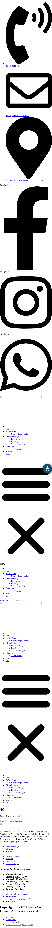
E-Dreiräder (11, 431)
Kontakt (9, 451)
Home (8, 429)
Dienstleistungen (13, 436)
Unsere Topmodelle (19, 434)
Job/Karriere (16, 449)
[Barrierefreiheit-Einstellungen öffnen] (47, 468)
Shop (8, 454)
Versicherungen (18, 444)
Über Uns (10, 446)
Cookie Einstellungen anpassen (19, 924)
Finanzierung (17, 439)
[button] (26, 511)
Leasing (14, 441)
